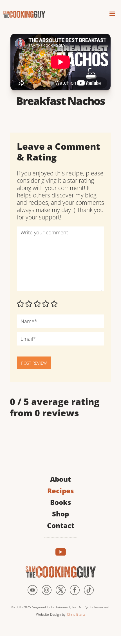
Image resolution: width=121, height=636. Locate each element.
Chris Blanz (76, 614)
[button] (112, 14)
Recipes (60, 490)
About (60, 478)
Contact (60, 525)
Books (60, 502)
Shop (60, 513)
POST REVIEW (34, 363)
